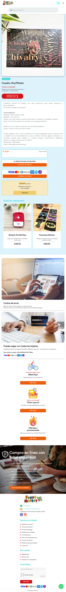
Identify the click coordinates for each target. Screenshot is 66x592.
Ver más (33, 383)
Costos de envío (11, 303)
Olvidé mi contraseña (29, 560)
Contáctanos (26, 535)
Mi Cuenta (25, 557)
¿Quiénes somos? (27, 524)
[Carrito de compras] (58, 3)
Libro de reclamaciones (29, 537)
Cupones (25, 545)
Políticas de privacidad (29, 543)
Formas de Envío (27, 527)
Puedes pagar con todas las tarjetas (20, 346)
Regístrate (25, 554)
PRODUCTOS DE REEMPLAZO (12, 96)
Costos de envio (25, 165)
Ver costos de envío (20, 488)
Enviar (26, 581)
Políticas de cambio (28, 532)
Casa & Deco (6, 79)
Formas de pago (25, 176)
